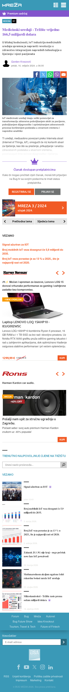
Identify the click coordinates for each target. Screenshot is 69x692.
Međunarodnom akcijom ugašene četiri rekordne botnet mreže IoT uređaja (44, 576)
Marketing (35, 680)
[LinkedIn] (50, 667)
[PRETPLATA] (63, 642)
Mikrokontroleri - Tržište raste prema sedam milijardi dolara (43, 598)
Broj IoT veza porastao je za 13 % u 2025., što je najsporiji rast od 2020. (42, 532)
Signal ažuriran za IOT (15, 244)
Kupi (59, 439)
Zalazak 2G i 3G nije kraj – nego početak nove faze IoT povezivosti (44, 554)
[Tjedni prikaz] (56, 5)
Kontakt (49, 680)
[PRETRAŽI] (63, 465)
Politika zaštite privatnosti (48, 676)
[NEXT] (63, 273)
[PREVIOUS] (57, 273)
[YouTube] (26, 667)
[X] (34, 667)
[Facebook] (36, 74)
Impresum (21, 680)
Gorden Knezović (21, 61)
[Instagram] (42, 667)
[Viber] (57, 74)
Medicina (7, 21)
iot (14, 21)
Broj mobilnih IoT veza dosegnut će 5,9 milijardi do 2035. (44, 510)
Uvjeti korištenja (21, 676)
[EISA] (34, 655)
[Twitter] (43, 74)
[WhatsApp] (50, 74)
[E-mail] (63, 74)
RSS (6, 676)
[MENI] (63, 5)
